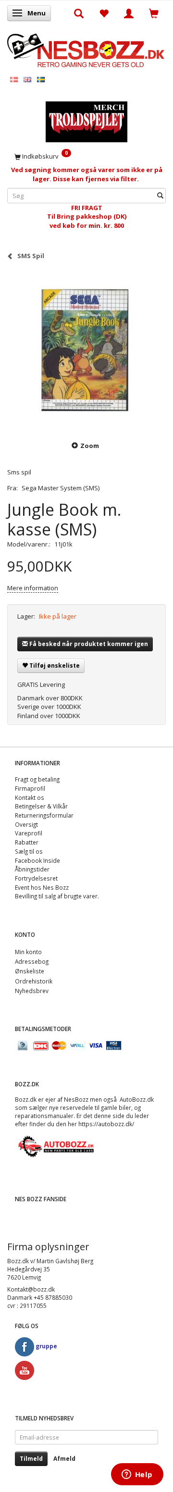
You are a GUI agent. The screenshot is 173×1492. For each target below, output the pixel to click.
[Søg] (160, 195)
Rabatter (26, 842)
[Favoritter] (104, 13)
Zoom (89, 445)
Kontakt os (29, 797)
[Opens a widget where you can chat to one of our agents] (137, 1475)
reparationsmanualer (44, 1115)
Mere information (32, 588)
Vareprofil (28, 833)
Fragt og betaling (37, 779)
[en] (27, 79)
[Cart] (154, 13)
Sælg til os (29, 851)
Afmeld (64, 1459)
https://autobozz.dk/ (106, 1124)
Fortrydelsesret (36, 878)
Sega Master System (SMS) (60, 488)
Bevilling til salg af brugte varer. (57, 896)
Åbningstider (32, 869)
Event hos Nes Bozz (42, 887)
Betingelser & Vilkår (41, 806)
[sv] (41, 79)
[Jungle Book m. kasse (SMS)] (86, 350)
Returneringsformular (44, 815)
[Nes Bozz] (86, 49)
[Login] (129, 13)
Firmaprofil (30, 788)
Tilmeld (31, 1459)
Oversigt (26, 824)
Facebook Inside (37, 860)
